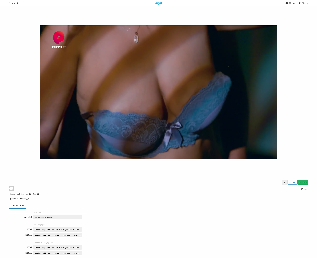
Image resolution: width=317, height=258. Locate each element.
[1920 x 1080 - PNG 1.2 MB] (284, 182)
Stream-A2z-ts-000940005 (25, 194)
